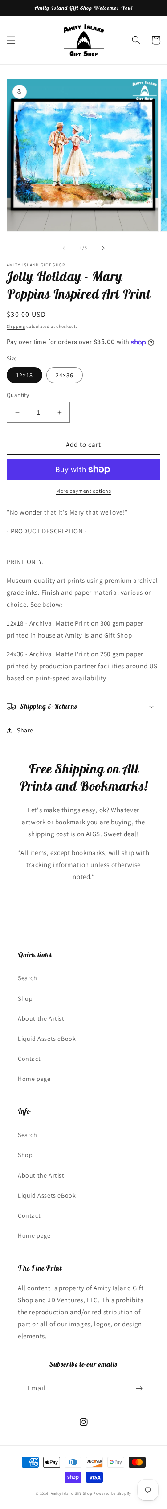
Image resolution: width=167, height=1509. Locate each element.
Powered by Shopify (112, 1493)
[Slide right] (103, 248)
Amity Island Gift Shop (71, 1493)
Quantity (18, 395)
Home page (34, 1079)
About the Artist (41, 1018)
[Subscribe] (139, 1388)
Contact (29, 1059)
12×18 (24, 375)
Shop (25, 998)
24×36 (64, 375)
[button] (11, 40)
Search (27, 978)
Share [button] (25, 730)
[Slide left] (64, 248)
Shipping (16, 326)
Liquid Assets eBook (47, 1039)
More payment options (83, 490)
